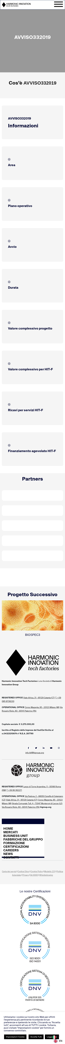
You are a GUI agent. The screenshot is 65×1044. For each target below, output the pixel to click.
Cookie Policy (37, 871)
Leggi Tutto (52, 1037)
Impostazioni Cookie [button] (15, 1037)
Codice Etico (23, 871)
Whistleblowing (46, 875)
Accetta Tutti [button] (36, 1037)
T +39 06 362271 (14, 790)
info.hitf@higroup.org (34, 752)
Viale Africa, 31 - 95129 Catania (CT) (39, 697)
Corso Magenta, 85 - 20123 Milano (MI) (42, 707)
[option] (58, 1041)
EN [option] (60, 1040)
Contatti (11, 857)
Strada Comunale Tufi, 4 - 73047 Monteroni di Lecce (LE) (37, 803)
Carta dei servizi (9, 871)
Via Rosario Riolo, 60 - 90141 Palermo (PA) (21, 807)
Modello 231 (49, 871)
